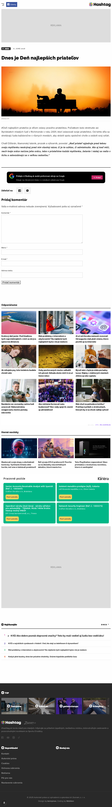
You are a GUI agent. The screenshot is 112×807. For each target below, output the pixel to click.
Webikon (70, 801)
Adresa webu (7, 270)
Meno (4, 248)
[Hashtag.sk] (100, 4)
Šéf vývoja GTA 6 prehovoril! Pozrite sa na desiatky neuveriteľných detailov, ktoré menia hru (55, 464)
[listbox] (101, 624)
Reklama (5, 773)
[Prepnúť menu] (2, 4)
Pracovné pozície (14, 478)
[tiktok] (19, 737)
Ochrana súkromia (10, 768)
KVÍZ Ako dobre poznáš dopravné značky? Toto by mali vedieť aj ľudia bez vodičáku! (57, 635)
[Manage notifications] (4, 803)
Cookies (5, 763)
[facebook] (2, 737)
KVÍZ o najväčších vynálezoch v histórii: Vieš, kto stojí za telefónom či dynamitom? (43, 643)
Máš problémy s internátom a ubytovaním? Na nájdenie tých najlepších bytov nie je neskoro (47, 650)
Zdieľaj (13, 4)
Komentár (6, 213)
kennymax (51, 801)
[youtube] (8, 737)
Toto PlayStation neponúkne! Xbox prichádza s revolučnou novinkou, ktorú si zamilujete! (91, 464)
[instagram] (14, 737)
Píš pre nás (6, 778)
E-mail (4, 259)
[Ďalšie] (108, 706)
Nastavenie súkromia (11, 782)
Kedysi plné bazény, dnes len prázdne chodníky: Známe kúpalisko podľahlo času (42, 657)
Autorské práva (9, 758)
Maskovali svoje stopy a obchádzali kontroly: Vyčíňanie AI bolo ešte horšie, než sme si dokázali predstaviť (18, 464)
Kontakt (5, 753)
